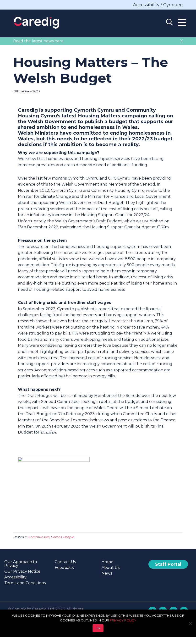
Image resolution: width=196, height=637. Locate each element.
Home (107, 562)
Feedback (64, 567)
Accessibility (15, 577)
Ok (98, 628)
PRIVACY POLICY (123, 620)
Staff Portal (168, 564)
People (68, 537)
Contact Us (65, 562)
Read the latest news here (38, 41)
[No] (190, 623)
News (107, 573)
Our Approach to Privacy (20, 564)
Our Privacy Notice (22, 571)
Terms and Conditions (25, 583)
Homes (56, 537)
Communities (38, 537)
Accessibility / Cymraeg (158, 4)
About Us (111, 567)
